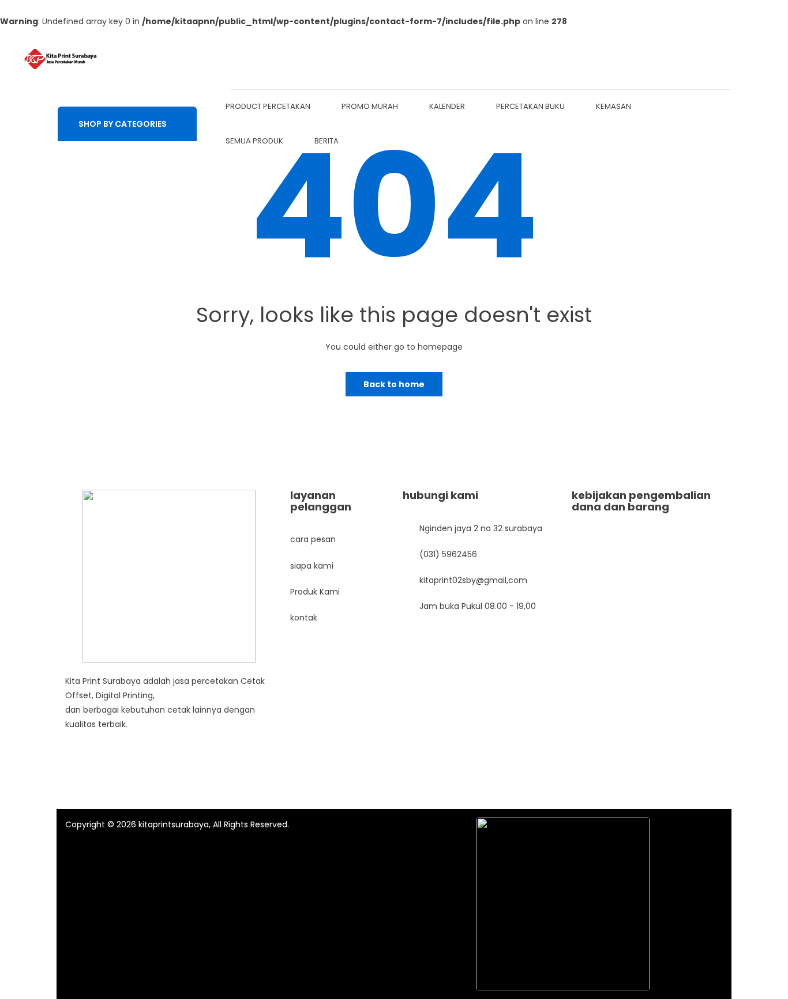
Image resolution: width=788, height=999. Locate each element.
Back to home (394, 384)
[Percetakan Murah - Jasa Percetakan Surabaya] (60, 59)
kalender (447, 106)
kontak (303, 617)
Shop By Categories (122, 124)
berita (326, 140)
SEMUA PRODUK (254, 140)
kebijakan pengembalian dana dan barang (641, 501)
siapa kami (311, 566)
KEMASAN (613, 106)
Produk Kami (315, 591)
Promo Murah (370, 106)
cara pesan (313, 539)
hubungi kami (440, 495)
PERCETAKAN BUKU (530, 106)
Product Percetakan (268, 106)
